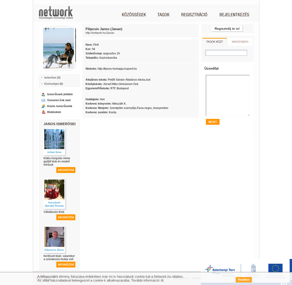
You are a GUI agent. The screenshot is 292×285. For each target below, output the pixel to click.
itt (162, 280)
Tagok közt (214, 41)
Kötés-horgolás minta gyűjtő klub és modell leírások (57, 161)
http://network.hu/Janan (100, 32)
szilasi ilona (54, 152)
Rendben (244, 279)
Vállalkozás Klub (54, 212)
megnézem (66, 170)
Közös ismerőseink (59, 106)
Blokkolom (54, 112)
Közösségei (51, 83)
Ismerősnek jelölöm (60, 94)
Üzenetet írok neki (59, 100)
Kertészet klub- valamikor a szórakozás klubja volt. (59, 257)
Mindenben (240, 41)
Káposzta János (54, 249)
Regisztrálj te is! (227, 28)
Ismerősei (50, 77)
